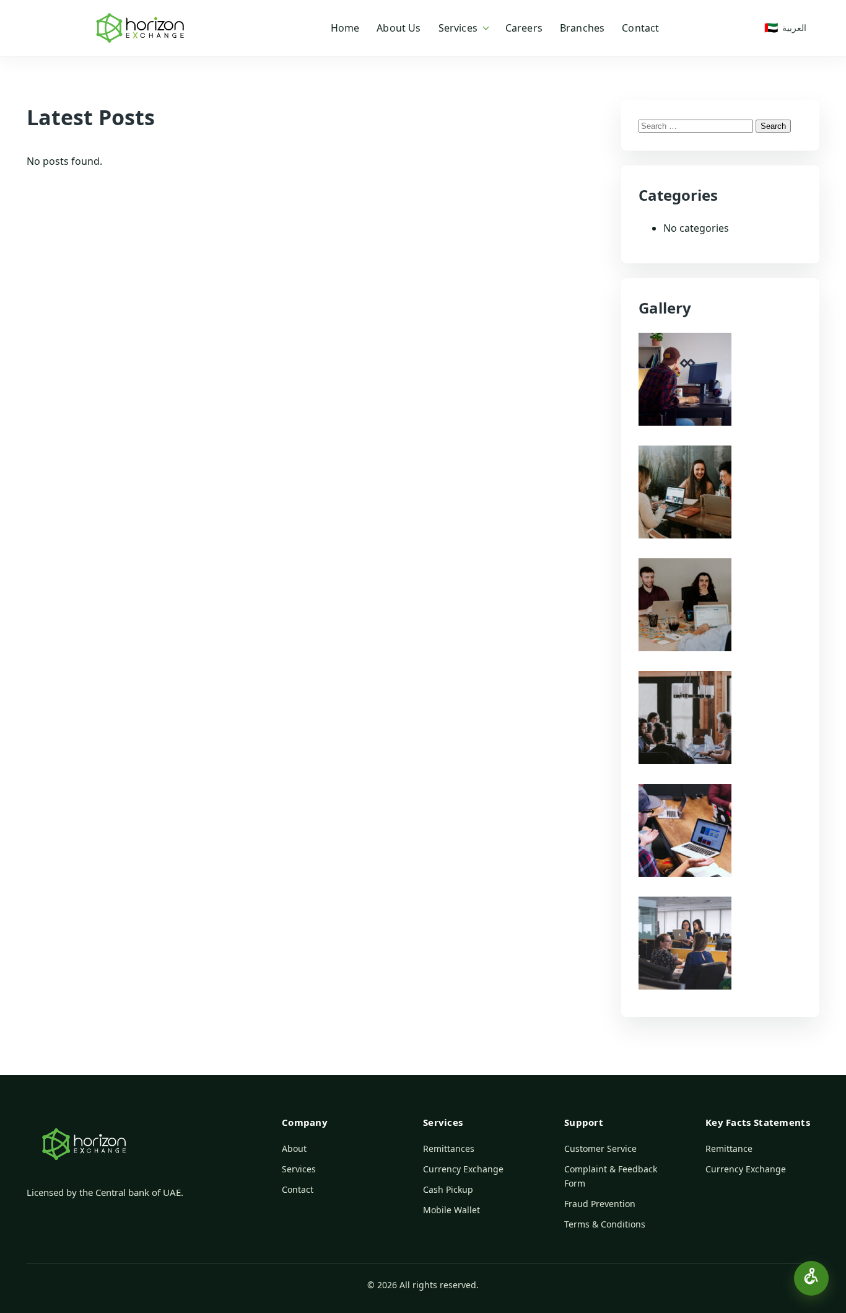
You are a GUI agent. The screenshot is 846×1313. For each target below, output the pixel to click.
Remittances (448, 1148)
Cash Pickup (448, 1189)
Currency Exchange (463, 1169)
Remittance (728, 1148)
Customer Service (600, 1148)
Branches (582, 28)
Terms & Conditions (604, 1224)
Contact (640, 28)
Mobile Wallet (451, 1210)
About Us (399, 28)
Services (458, 28)
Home (345, 28)
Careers (524, 28)
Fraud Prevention (599, 1204)
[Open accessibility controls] (811, 1278)
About (294, 1148)
